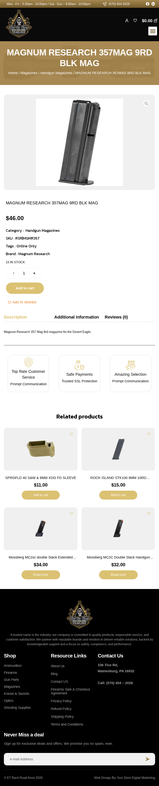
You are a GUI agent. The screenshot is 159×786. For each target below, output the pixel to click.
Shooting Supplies (17, 708)
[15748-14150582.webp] (79, 142)
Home (13, 73)
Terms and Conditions (67, 724)
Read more (40, 574)
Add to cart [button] (40, 495)
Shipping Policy (62, 717)
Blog (54, 674)
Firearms (10, 673)
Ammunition (13, 666)
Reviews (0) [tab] (116, 317)
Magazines (29, 73)
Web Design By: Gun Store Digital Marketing (124, 777)
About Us (58, 666)
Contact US (59, 682)
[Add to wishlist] (71, 434)
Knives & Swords (16, 694)
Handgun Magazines (56, 73)
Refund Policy (61, 709)
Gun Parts (11, 680)
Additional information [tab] (76, 317)
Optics (8, 701)
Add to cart (25, 288)
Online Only (26, 246)
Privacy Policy (61, 701)
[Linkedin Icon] (153, 4)
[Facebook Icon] (147, 4)
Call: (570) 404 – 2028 (115, 683)
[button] (152, 31)
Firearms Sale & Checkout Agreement (70, 691)
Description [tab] (15, 317)
